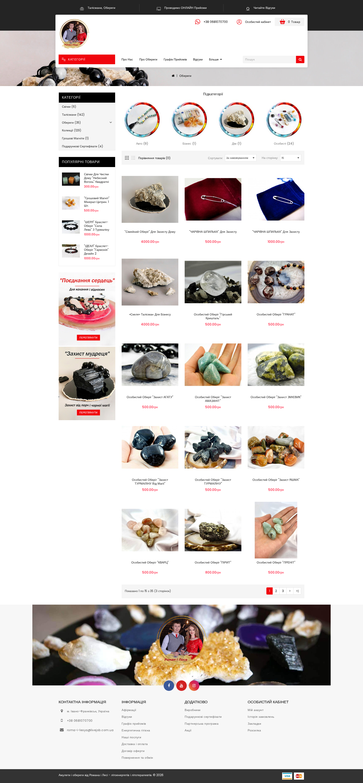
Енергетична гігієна (136, 730)
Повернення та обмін (137, 758)
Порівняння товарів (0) (154, 158)
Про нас (127, 59)
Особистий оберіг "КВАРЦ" (149, 562)
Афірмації (129, 710)
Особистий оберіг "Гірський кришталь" (213, 316)
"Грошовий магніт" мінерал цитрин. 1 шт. (96, 202)
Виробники (193, 710)
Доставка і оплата (135, 744)
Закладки (254, 724)
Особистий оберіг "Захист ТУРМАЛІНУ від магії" (150, 482)
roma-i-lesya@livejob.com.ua (90, 730)
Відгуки (198, 59)
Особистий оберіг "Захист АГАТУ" (150, 397)
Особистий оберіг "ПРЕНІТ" (276, 562)
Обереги (185, 76)
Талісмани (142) (73, 114)
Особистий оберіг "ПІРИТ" (213, 562)
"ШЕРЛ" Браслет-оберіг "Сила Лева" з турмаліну (96, 226)
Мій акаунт (255, 710)
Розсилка (254, 730)
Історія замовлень (261, 717)
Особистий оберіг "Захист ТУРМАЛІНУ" (213, 482)
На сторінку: (270, 158)
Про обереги (148, 59)
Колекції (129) (71, 130)
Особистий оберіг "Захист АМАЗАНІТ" (213, 399)
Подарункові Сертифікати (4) (82, 146)
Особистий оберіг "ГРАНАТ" (276, 314)
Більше (214, 59)
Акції (188, 730)
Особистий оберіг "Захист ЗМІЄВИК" (276, 397)
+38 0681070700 (80, 721)
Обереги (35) (71, 122)
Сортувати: (215, 158)
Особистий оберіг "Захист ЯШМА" (276, 480)
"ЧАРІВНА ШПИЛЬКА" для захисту (213, 232)
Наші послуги (131, 737)
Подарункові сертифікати (203, 717)
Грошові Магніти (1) (75, 138)
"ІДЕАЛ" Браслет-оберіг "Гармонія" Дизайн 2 (96, 250)
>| (297, 591)
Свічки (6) (69, 107)
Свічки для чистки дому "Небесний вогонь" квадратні (96, 178)
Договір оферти (133, 751)
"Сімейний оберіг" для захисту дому (150, 232)
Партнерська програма (201, 724)
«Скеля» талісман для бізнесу (150, 314)
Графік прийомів (175, 59)
